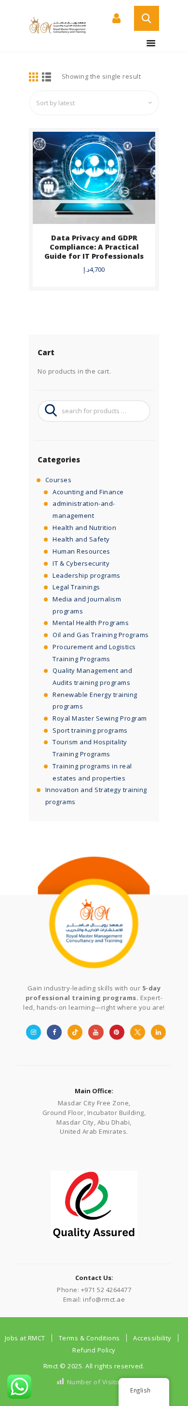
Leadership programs (87, 575)
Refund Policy (94, 1350)
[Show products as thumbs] (34, 77)
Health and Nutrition (84, 527)
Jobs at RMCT (25, 1338)
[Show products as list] (47, 77)
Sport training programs (90, 730)
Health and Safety (81, 539)
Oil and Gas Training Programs (101, 634)
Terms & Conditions (89, 1338)
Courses (58, 479)
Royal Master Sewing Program (100, 718)
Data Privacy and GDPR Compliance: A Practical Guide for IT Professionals (94, 247)
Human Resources (81, 551)
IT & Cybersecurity (81, 563)
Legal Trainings (76, 587)
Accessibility (152, 1338)
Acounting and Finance (88, 491)
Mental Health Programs (91, 622)
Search (48, 411)
